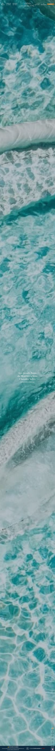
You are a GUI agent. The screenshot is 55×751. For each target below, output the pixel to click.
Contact (52, 739)
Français (52, 749)
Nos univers (3, 4)
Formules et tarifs (8, 4)
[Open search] (52, 735)
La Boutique (37, 4)
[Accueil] (27, 5)
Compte (52, 746)
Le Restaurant (44, 4)
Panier (52, 742)
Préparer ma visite (15, 4)
